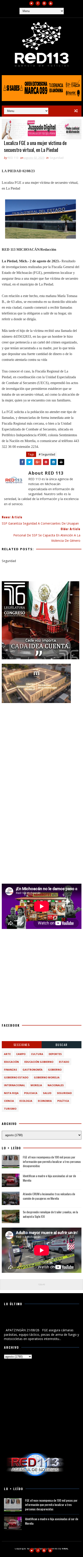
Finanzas (10, 1069)
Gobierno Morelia (47, 1077)
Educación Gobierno (38, 1061)
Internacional (14, 1085)
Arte (7, 1054)
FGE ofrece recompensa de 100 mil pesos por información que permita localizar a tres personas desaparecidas (52, 1161)
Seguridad (57, 158)
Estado (64, 1061)
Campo (20, 1054)
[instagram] (44, 3)
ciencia (9, 1100)
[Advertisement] (41, 749)
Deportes (55, 1054)
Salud (47, 1093)
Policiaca (30, 1093)
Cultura (37, 1054)
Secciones (22, 1044)
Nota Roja (11, 1093)
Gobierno (55, 1069)
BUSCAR (62, 1044)
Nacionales (56, 1085)
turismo (10, 1108)
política (63, 1100)
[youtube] (50, 3)
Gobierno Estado (16, 1077)
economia (45, 1100)
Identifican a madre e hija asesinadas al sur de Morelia (49, 1178)
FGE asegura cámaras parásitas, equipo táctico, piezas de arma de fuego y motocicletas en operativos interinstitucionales (41, 1320)
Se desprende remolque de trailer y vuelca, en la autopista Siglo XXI (50, 1214)
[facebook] (38, 3)
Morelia (36, 1085)
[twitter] (31, 3)
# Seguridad (47, 454)
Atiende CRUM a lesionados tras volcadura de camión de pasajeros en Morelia (49, 1196)
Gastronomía (32, 1069)
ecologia (25, 1100)
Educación (11, 1061)
